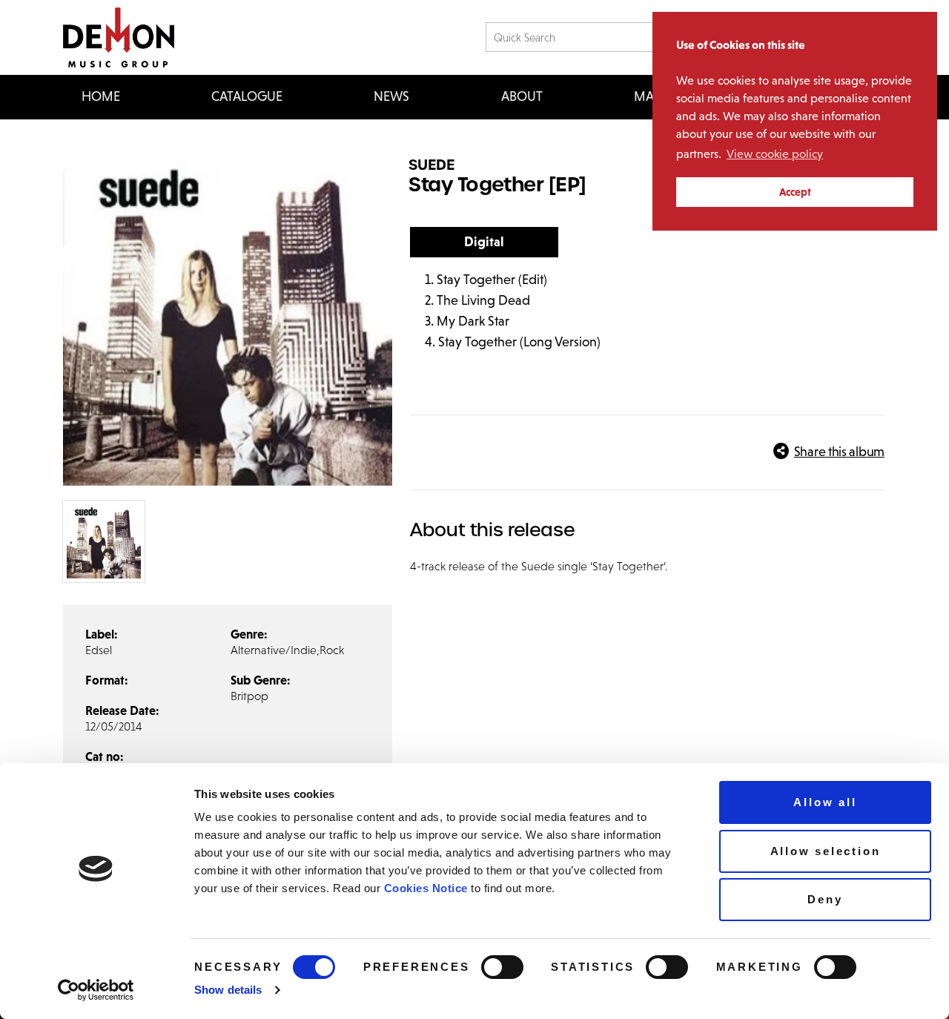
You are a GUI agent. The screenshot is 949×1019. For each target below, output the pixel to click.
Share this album (839, 451)
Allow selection (825, 851)
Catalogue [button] (246, 96)
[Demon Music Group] (118, 37)
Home (101, 96)
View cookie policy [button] (775, 154)
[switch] (502, 967)
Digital (484, 241)
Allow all (824, 802)
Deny (824, 899)
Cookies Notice (426, 888)
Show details (228, 989)
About (522, 96)
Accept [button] (795, 192)
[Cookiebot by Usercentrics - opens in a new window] (96, 990)
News (391, 96)
